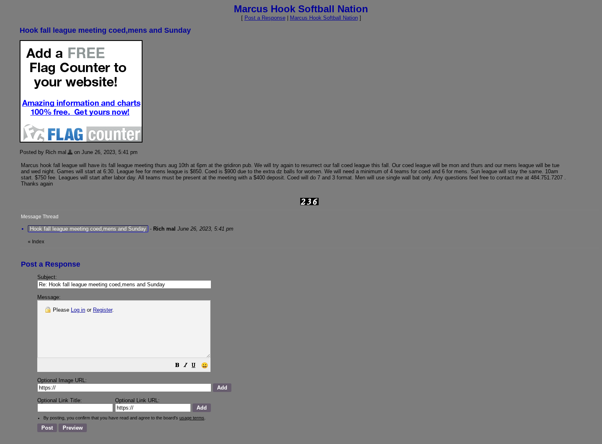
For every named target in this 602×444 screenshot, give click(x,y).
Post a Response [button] (264, 18)
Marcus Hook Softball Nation (324, 18)
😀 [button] (204, 365)
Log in (78, 310)
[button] (177, 366)
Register (102, 310)
